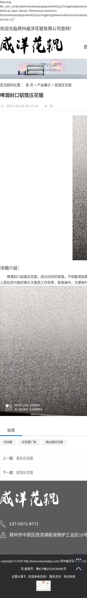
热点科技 (69, 576)
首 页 (29, 85)
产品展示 (44, 85)
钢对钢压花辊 (54, 442)
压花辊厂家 (29, 442)
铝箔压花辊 (63, 85)
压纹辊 (8, 442)
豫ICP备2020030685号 (51, 569)
